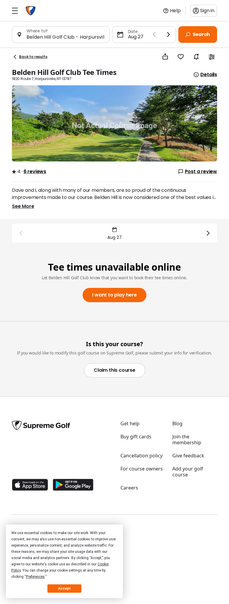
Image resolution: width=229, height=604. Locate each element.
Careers (129, 488)
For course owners (141, 469)
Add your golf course (187, 472)
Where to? (37, 31)
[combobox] (66, 37)
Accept (64, 588)
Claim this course (114, 370)
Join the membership (186, 439)
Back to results (33, 56)
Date (133, 31)
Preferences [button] (35, 577)
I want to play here (114, 294)
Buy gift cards (135, 437)
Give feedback (188, 456)
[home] (30, 10)
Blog (177, 423)
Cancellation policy (141, 456)
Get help (130, 423)
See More (23, 206)
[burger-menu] (15, 11)
